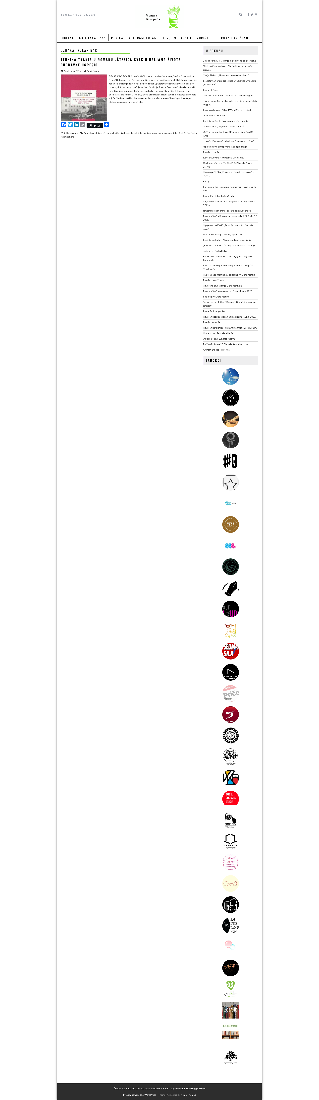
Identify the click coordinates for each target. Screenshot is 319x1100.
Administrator (93, 71)
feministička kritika (133, 133)
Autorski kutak (142, 38)
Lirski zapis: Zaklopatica (215, 115)
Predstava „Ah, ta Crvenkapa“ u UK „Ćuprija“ (226, 121)
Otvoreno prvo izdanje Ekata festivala (222, 285)
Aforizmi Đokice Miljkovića (216, 349)
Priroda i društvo (232, 38)
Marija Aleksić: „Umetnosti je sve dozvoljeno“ (226, 75)
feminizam (148, 133)
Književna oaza (92, 38)
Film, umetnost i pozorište (186, 38)
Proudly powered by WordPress (139, 1094)
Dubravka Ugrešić (114, 133)
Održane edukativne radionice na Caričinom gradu (228, 95)
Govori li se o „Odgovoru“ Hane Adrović (223, 126)
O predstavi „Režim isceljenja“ (218, 333)
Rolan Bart (178, 133)
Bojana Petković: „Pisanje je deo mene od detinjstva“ (230, 60)
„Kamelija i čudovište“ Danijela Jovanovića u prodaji (229, 245)
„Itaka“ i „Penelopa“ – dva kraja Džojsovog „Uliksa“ (228, 141)
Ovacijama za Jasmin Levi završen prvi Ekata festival (229, 274)
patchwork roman (163, 133)
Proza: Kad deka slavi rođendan (219, 196)
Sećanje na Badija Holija (215, 250)
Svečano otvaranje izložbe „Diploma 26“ (223, 234)
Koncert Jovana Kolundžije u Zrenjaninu (223, 157)
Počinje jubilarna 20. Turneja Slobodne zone (225, 344)
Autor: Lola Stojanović (94, 133)
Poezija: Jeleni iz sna (213, 280)
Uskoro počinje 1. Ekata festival (219, 338)
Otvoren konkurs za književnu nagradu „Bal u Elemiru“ (230, 327)
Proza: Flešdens (211, 89)
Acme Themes (188, 1094)
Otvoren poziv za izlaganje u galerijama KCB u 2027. (229, 316)
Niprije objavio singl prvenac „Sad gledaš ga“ (225, 146)
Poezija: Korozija (211, 322)
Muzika (117, 38)
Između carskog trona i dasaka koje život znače (227, 210)
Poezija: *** (209, 181)
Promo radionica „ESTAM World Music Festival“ (227, 110)
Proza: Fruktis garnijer (214, 311)
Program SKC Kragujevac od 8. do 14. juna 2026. (228, 291)
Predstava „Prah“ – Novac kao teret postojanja (227, 239)
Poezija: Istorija (211, 152)
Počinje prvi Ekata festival (216, 296)
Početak (67, 38)
